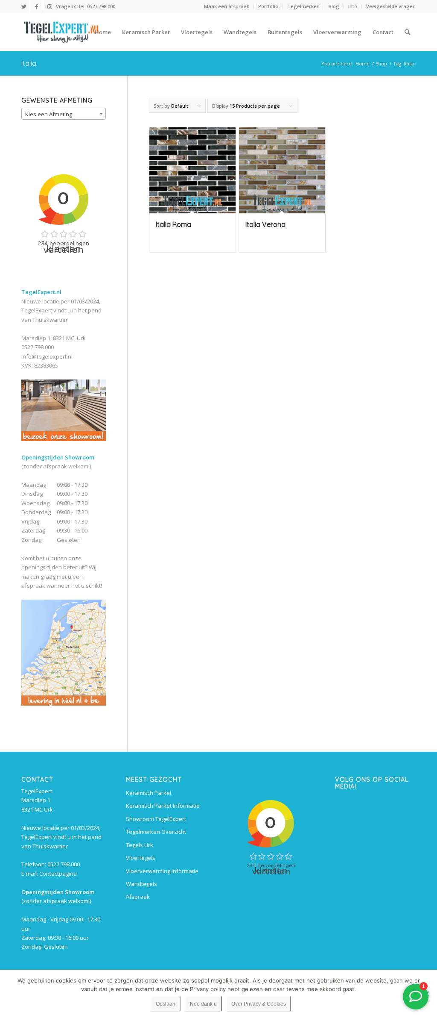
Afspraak (138, 896)
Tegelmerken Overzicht (156, 832)
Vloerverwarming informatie (162, 871)
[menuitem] (227, 6)
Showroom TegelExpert (156, 819)
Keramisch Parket (149, 793)
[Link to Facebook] (36, 6)
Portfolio (268, 6)
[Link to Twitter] (23, 6)
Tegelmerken (303, 6)
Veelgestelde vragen (391, 6)
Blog (334, 6)
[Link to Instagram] (49, 6)
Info (352, 6)
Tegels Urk (139, 845)
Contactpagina (58, 873)
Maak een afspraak (226, 6)
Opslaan (165, 1004)
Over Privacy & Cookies (258, 1004)
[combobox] (63, 114)
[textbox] (63, 114)
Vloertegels (140, 858)
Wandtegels (141, 884)
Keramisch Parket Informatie (163, 805)
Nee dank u (203, 1004)
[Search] (407, 32)
